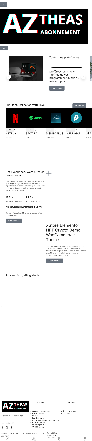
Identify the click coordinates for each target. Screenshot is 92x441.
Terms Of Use (52, 433)
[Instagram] (7, 427)
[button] (3, 4)
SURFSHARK (74, 133)
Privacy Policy (52, 435)
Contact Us (51, 437)
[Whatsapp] (12, 427)
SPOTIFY (31, 133)
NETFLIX (11, 133)
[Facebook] (3, 427)
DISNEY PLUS (54, 133)
